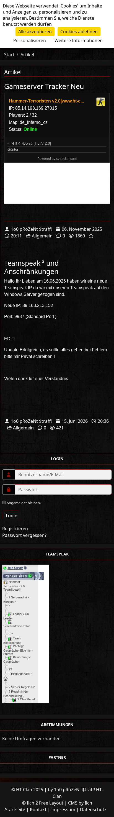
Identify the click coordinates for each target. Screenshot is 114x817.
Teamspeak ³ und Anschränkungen (31, 267)
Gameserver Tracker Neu (44, 86)
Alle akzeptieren (35, 32)
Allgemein (42, 236)
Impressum (63, 809)
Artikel (27, 55)
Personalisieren (29, 40)
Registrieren (15, 529)
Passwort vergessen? (24, 535)
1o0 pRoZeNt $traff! (31, 229)
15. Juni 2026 (75, 421)
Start (9, 55)
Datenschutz (93, 809)
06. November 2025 (82, 229)
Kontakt (38, 809)
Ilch (88, 803)
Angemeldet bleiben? (24, 502)
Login (11, 516)
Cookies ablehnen (79, 32)
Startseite (15, 809)
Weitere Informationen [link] (79, 40)
